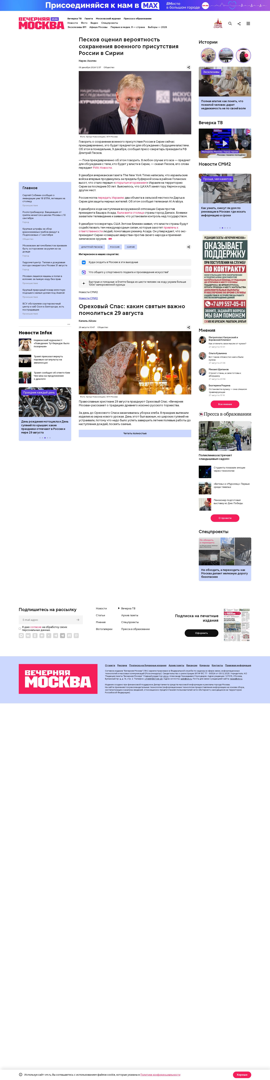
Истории (208, 42)
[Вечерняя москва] (58, 679)
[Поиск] (230, 24)
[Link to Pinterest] (76, 635)
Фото (84, 23)
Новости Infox (35, 332)
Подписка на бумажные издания (147, 665)
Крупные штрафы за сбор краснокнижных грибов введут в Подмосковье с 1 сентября (40, 231)
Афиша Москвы (98, 27)
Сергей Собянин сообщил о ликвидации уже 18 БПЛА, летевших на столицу (43, 198)
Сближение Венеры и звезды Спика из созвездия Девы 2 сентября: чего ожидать (225, 81)
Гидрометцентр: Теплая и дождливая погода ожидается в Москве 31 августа (44, 264)
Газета (89, 18)
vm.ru (165, 676)
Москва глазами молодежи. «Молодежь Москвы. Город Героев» (225, 143)
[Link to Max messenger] (21, 635)
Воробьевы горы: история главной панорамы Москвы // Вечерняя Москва (226, 55)
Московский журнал (108, 18)
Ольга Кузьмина (218, 353)
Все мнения (225, 404)
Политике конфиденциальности (160, 1074)
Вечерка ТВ (75, 18)
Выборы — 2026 (157, 27)
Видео (94, 23)
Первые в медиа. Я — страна (128, 27)
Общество (27, 239)
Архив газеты (129, 615)
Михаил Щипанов (219, 369)
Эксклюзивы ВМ (77, 27)
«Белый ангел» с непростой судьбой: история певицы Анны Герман (243, 55)
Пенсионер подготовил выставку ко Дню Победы (228, 502)
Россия (114, 247)
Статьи (100, 615)
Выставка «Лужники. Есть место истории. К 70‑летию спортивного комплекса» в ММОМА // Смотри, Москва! (208, 55)
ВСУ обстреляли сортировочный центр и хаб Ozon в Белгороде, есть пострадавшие (43, 306)
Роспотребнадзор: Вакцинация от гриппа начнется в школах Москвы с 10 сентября (44, 215)
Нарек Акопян (87, 60)
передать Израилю (111, 198)
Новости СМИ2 (88, 298)
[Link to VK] (28, 635)
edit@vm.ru (186, 678)
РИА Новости (102, 168)
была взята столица (130, 213)
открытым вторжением (131, 183)
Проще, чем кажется (217, 179)
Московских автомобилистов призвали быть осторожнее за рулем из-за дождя (44, 248)
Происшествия (30, 205)
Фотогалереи (104, 629)
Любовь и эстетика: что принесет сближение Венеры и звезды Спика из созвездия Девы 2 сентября (224, 106)
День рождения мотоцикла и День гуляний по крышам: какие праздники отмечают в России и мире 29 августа (44, 427)
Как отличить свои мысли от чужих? (227, 343)
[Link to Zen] (41, 635)
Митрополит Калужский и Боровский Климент (223, 338)
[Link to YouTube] (48, 635)
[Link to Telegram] (55, 635)
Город (25, 222)
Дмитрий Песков (91, 247)
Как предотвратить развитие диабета (225, 188)
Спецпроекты (109, 23)
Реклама (122, 665)
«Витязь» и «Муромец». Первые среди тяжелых (232, 486)
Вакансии (191, 665)
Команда (205, 665)
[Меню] (248, 24)
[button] (25, 402)
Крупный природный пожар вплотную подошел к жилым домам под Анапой (43, 291)
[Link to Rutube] (69, 635)
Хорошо (242, 1074)
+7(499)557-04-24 (153, 678)
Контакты (217, 665)
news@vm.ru (236, 678)
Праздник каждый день (39, 392)
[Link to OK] (35, 635)
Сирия (131, 247)
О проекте (225, 518)
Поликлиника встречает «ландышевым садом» (215, 457)
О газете (110, 665)
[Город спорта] (218, 23)
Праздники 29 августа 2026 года (45, 402)
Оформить (201, 633)
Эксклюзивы (211, 72)
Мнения (207, 330)
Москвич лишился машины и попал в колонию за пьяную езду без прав (42, 278)
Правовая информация (238, 665)
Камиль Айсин (87, 321)
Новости (73, 23)
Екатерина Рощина (219, 385)
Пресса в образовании (137, 18)
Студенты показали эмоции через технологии (229, 469)
